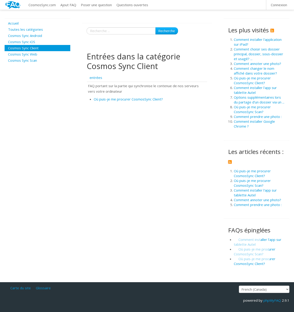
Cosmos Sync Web (22, 54)
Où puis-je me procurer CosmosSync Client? (128, 99)
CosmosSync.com (42, 5)
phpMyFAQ (272, 300)
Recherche (166, 30)
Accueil (13, 23)
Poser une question (96, 5)
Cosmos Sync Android (25, 35)
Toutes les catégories (25, 29)
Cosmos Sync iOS (21, 41)
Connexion (279, 5)
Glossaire (43, 288)
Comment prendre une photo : (258, 116)
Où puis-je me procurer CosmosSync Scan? (252, 109)
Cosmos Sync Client (23, 48)
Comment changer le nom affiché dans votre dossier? (255, 70)
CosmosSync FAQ (13, 5)
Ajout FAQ (68, 5)
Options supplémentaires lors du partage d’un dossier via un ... (259, 99)
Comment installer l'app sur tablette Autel (255, 90)
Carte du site (20, 288)
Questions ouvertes (132, 5)
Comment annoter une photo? (257, 63)
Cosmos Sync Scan (22, 60)
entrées (96, 77)
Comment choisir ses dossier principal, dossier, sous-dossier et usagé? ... (258, 54)
